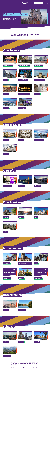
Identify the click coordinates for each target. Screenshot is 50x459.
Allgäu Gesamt (6, 355)
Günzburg (21, 341)
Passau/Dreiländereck (38, 139)
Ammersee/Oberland (7, 65)
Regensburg (21, 185)
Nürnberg (20, 278)
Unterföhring (21, 108)
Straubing (5, 154)
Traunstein (5, 108)
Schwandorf (37, 185)
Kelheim (20, 139)
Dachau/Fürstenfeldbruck (23, 65)
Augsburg (5, 341)
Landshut (5, 139)
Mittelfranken (6, 263)
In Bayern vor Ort (38, 3)
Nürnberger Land (38, 278)
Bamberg (5, 217)
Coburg (5, 231)
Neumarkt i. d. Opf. (7, 185)
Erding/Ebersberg (38, 65)
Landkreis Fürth (6, 278)
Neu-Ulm (36, 341)
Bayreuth (20, 217)
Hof (35, 217)
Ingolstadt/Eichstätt (22, 79)
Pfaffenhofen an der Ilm (39, 79)
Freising (5, 79)
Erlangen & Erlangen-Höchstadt (22, 264)
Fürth (36, 263)
